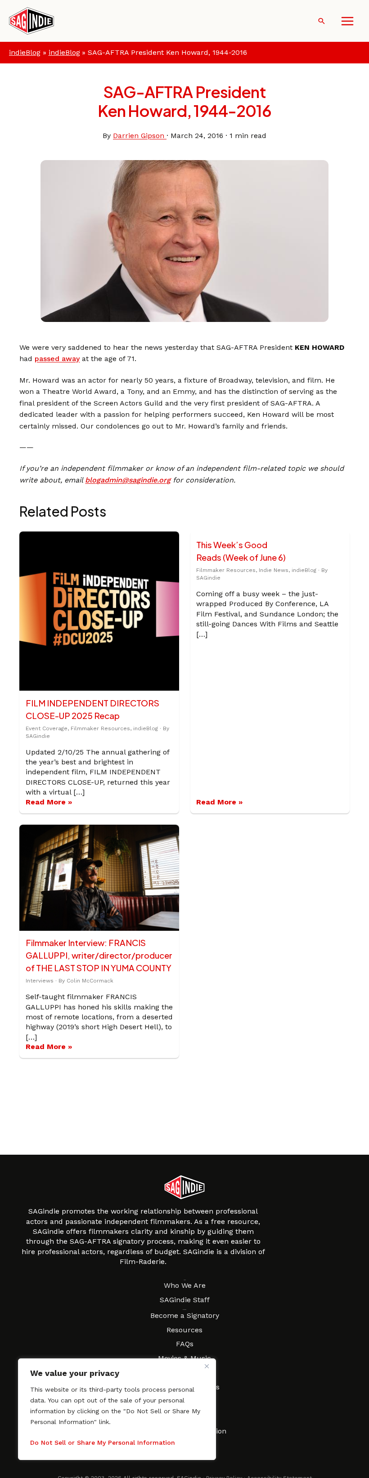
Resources (184, 1330)
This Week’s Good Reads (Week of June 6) (241, 551)
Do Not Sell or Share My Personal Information (102, 1442)
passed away (57, 358)
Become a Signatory (184, 1315)
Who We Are (185, 1285)
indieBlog (24, 52)
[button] (321, 21)
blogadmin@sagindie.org (128, 480)
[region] (117, 1409)
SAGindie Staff (185, 1299)
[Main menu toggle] (347, 21)
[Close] (206, 1366)
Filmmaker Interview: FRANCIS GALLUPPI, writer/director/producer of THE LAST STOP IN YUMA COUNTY (99, 955)
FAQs (185, 1344)
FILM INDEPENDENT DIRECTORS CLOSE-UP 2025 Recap (92, 709)
